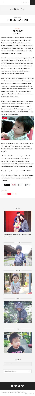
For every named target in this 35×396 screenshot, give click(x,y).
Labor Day (18, 31)
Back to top (28, 393)
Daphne (5, 190)
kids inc (17, 28)
